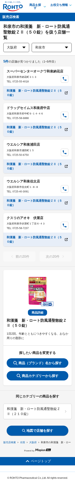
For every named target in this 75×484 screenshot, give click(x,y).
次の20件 (53, 256)
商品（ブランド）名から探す (40, 363)
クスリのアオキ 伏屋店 (25, 218)
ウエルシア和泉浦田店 (23, 144)
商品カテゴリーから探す (40, 376)
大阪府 (33, 442)
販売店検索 (9, 442)
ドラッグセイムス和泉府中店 (28, 108)
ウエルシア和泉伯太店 (23, 181)
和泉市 (40, 47)
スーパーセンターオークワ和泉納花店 (35, 71)
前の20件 (22, 256)
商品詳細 (37, 312)
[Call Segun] (64, 79)
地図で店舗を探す (39, 430)
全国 (22, 442)
